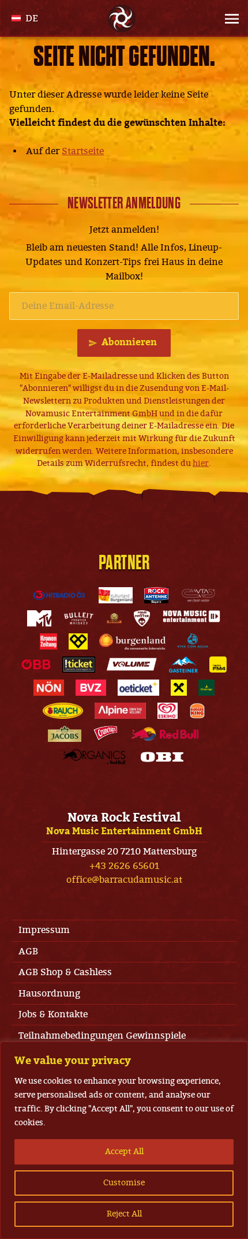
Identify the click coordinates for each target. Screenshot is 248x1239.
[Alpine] (120, 711)
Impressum (44, 930)
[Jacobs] (64, 734)
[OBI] (162, 757)
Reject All (124, 1214)
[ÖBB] (36, 664)
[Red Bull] (165, 734)
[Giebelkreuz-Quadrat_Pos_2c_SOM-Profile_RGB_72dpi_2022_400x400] (179, 688)
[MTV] (39, 618)
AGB (28, 951)
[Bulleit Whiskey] (79, 618)
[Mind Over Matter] (142, 618)
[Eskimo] (167, 711)
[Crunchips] (105, 734)
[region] (124, 1140)
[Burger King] (197, 711)
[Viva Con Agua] (192, 641)
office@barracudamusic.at (124, 880)
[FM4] (218, 664)
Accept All (124, 1151)
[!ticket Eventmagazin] (78, 664)
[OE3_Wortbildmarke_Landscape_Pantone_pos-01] (59, 595)
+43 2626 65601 (124, 866)
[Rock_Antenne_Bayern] (156, 595)
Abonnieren (129, 342)
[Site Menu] (222, 18)
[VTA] (198, 595)
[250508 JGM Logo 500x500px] (114, 618)
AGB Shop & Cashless (65, 972)
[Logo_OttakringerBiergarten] (206, 688)
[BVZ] (91, 688)
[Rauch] (63, 711)
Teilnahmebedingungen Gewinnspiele (102, 1036)
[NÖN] (48, 688)
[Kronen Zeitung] (48, 641)
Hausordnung (49, 993)
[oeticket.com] (138, 688)
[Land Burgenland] (132, 641)
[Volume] (132, 664)
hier (201, 463)
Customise (124, 1183)
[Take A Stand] (78, 641)
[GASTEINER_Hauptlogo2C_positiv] (183, 664)
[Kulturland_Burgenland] (116, 595)
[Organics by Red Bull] (94, 757)
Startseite (83, 151)
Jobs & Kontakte (53, 1014)
